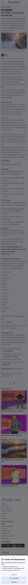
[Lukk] (14, 556)
